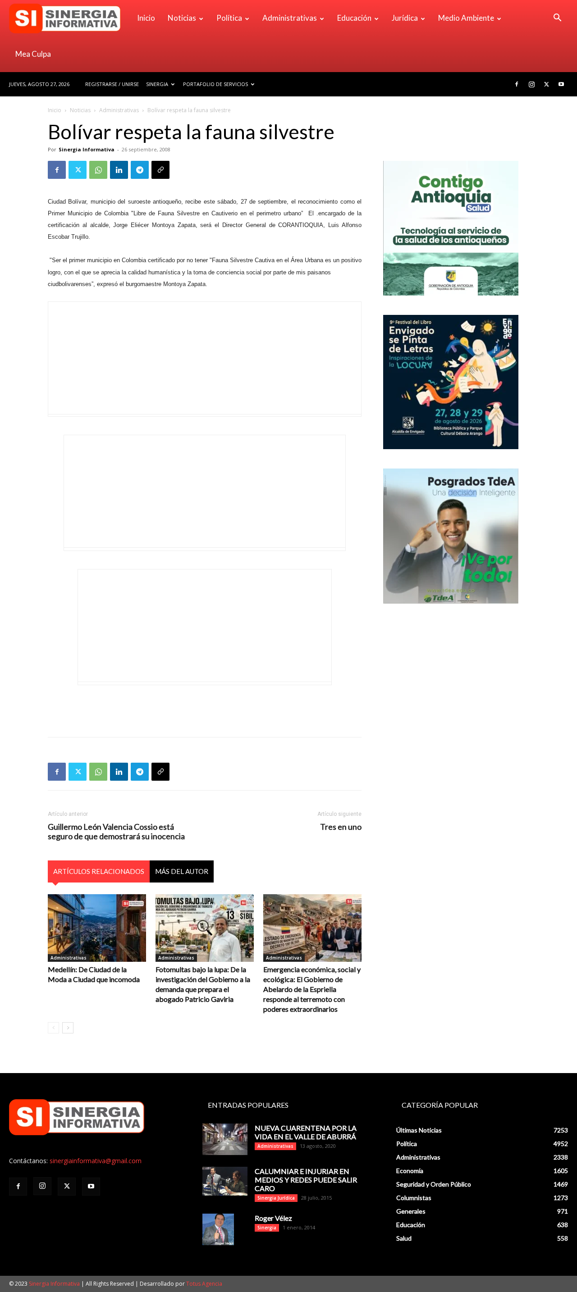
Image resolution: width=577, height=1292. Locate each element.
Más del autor (181, 871)
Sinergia (157, 84)
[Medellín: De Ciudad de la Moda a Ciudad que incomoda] (97, 928)
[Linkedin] (119, 170)
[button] (557, 18)
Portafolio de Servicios (215, 84)
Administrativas (289, 18)
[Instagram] (531, 84)
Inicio (146, 18)
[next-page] (67, 1027)
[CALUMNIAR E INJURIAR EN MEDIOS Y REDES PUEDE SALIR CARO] (224, 1181)
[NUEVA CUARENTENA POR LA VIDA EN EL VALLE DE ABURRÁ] (224, 1139)
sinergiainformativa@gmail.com (96, 1160)
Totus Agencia (204, 1283)
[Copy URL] (160, 170)
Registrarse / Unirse (112, 84)
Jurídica (405, 18)
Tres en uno (341, 827)
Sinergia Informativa (86, 149)
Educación (354, 18)
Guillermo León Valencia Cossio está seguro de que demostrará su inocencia (116, 831)
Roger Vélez (273, 1218)
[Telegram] (140, 170)
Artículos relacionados (98, 871)
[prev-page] (53, 1027)
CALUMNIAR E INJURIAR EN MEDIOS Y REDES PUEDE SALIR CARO (306, 1179)
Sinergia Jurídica (276, 1198)
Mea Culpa (33, 54)
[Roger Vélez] (218, 1229)
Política (229, 18)
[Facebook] (516, 84)
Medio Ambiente (466, 18)
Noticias (182, 18)
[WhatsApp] (98, 170)
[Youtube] (561, 84)
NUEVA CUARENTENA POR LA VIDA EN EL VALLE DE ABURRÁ (306, 1132)
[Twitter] (546, 84)
